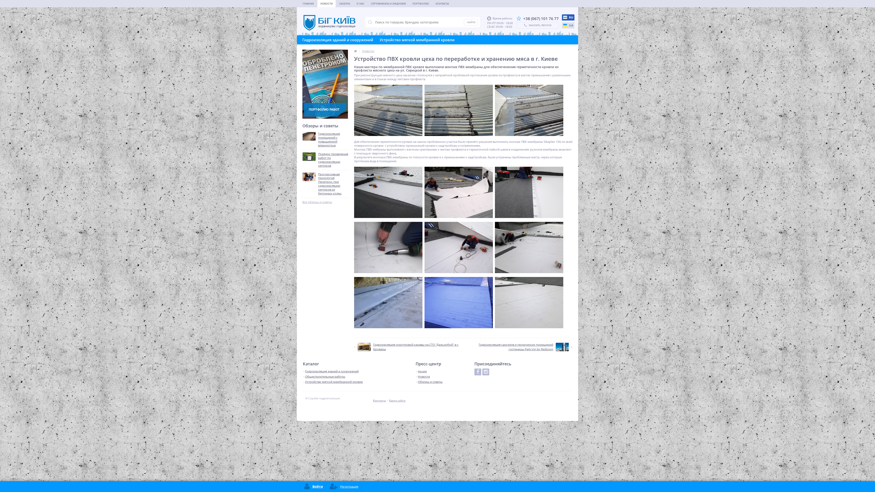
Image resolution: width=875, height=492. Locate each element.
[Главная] (355, 51)
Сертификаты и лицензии (388, 3)
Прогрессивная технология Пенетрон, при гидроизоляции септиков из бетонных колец (329, 183)
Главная (308, 3)
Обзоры (344, 3)
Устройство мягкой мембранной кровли (417, 39)
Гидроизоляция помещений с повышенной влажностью (329, 139)
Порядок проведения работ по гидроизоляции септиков (333, 160)
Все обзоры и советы (317, 202)
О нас (360, 3)
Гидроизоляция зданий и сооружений (337, 39)
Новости (326, 3)
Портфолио (420, 3)
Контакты (442, 3)
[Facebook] (477, 372)
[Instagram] (485, 372)
